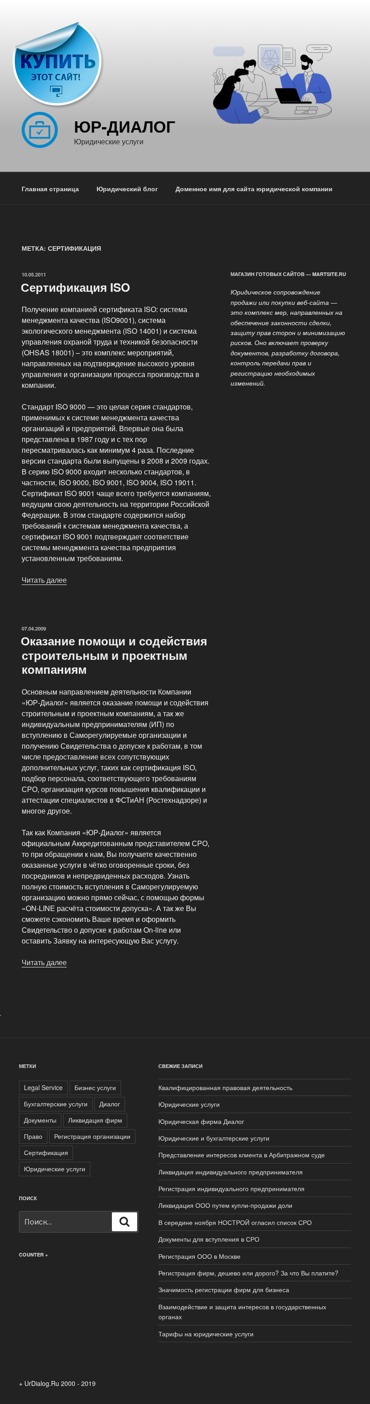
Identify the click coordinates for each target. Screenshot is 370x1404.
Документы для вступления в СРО (208, 1238)
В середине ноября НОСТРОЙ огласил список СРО (235, 1222)
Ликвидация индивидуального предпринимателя (230, 1171)
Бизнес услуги (95, 1087)
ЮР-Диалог (124, 126)
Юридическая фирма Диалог (201, 1121)
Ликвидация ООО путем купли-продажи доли (225, 1205)
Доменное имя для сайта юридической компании (254, 188)
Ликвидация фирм (95, 1119)
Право (33, 1136)
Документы (40, 1119)
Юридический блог (127, 188)
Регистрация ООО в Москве (199, 1256)
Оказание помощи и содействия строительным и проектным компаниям (114, 654)
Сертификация (46, 1152)
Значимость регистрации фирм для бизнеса (223, 1289)
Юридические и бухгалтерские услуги (213, 1137)
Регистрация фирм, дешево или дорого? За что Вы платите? (248, 1272)
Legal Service (43, 1087)
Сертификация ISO (75, 287)
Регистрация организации (92, 1136)
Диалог (109, 1103)
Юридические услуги (54, 1168)
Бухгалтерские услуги (56, 1103)
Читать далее (44, 580)
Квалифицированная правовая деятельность (225, 1087)
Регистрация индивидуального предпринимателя (231, 1188)
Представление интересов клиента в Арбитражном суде (241, 1154)
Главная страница (50, 188)
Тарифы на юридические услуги (206, 1333)
